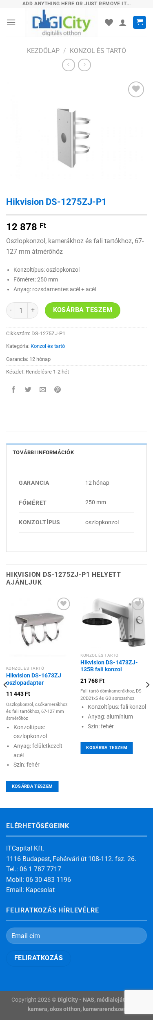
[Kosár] (139, 22)
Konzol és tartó (98, 51)
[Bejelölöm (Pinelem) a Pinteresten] (57, 390)
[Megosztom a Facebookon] (13, 390)
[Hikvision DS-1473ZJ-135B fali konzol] (113, 622)
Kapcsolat (40, 890)
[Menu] (11, 22)
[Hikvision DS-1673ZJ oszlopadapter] (39, 629)
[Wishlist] (109, 22)
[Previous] (6, 701)
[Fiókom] (123, 22)
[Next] (147, 701)
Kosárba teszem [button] (32, 786)
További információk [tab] (43, 452)
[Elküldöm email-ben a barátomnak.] (43, 390)
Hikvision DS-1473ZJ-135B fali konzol (109, 666)
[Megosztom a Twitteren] (28, 390)
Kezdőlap (43, 51)
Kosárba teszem (83, 310)
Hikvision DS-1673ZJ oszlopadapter (33, 679)
